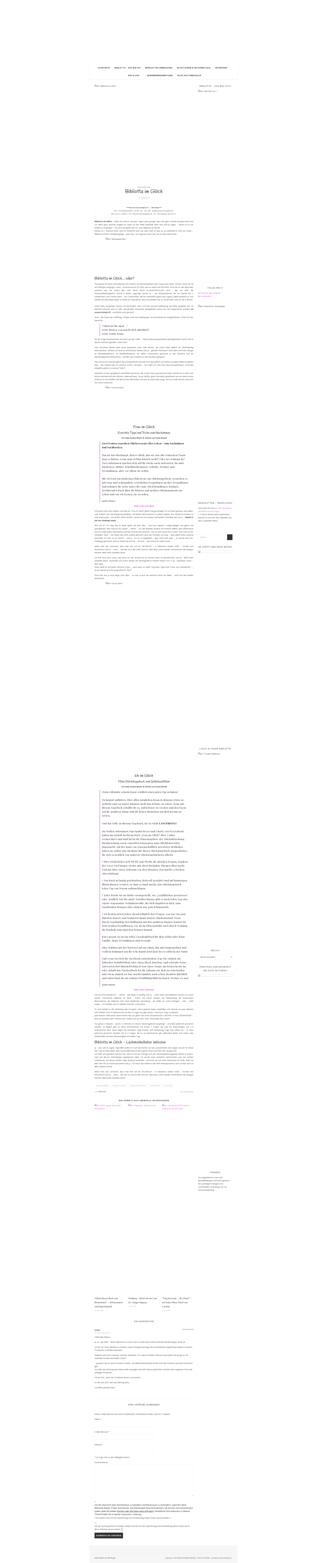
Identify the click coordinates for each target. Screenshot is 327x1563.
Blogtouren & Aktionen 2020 (194, 67)
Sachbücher (144, 187)
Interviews (221, 67)
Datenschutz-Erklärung (131, 1514)
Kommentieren (101, 1462)
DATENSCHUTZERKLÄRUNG (185, 1558)
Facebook (205, 293)
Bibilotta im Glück (119, 1086)
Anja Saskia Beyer (102, 1086)
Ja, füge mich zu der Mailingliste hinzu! (112, 1457)
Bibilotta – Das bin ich (128, 67)
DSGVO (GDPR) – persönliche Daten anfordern (213, 1558)
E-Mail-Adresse (102, 1432)
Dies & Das (133, 75)
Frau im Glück (155, 1086)
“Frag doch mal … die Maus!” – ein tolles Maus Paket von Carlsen (177, 1302)
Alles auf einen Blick (189, 75)
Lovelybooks (206, 296)
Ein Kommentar (186, 1091)
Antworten (187, 1329)
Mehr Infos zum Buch (144, 506)
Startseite (104, 67)
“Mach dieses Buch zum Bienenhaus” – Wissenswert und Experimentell (109, 1302)
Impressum (169, 1558)
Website (98, 1444)
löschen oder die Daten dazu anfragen (135, 1511)
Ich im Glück (168, 1086)
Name (98, 1419)
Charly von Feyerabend (137, 1086)
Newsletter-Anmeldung (158, 67)
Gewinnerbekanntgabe (160, 75)
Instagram (217, 293)
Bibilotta (102, 1091)
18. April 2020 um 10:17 (103, 1333)
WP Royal (111, 1558)
